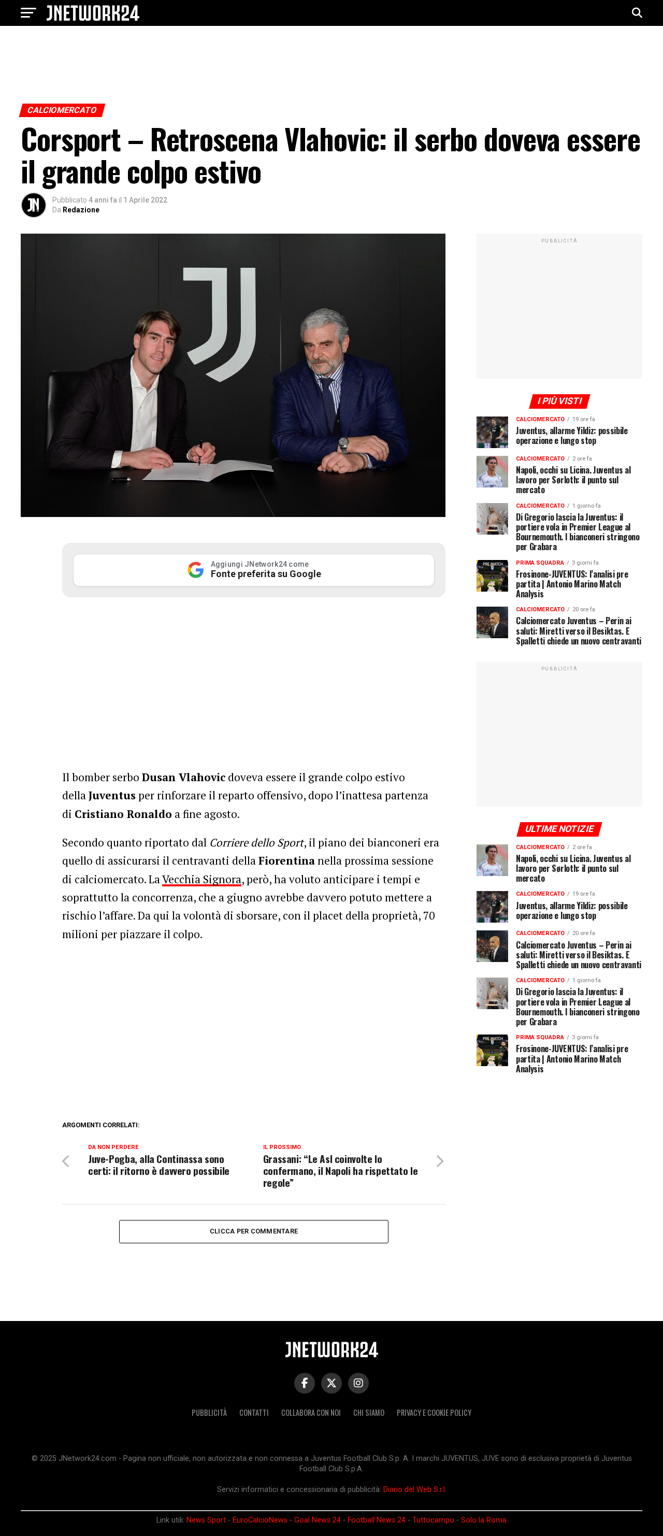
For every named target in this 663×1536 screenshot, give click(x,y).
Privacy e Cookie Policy (434, 1412)
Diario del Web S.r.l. (414, 1489)
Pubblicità (209, 1412)
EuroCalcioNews (260, 1520)
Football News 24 (377, 1520)
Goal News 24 (317, 1520)
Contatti (254, 1412)
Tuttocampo (433, 1520)
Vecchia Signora (201, 879)
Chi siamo (368, 1412)
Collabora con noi (311, 1412)
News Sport (206, 1520)
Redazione (81, 210)
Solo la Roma (484, 1520)
